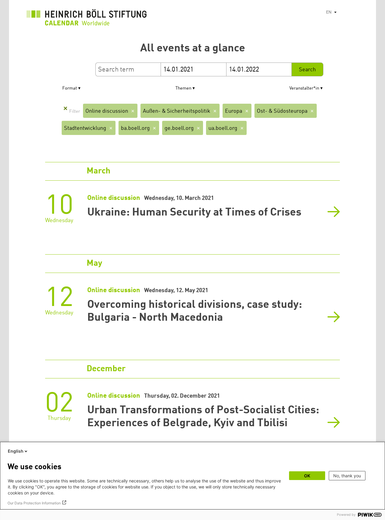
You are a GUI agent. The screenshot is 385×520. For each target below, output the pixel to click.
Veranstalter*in (304, 88)
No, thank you (347, 475)
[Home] (86, 19)
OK (307, 475)
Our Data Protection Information (34, 503)
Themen (183, 88)
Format (69, 88)
